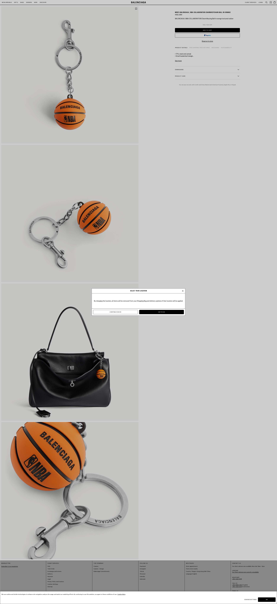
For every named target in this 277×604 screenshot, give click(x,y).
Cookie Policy (121, 594)
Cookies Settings (250, 599)
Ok (267, 599)
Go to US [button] (161, 312)
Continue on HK (115, 312)
